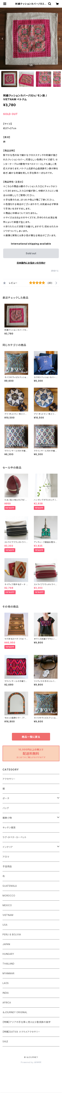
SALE (5, 1041)
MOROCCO (9, 895)
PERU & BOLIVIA (12, 934)
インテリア (8, 847)
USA (5, 924)
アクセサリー (9, 779)
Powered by (27, 1062)
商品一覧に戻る (31, 736)
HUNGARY (8, 954)
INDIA (6, 992)
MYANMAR (8, 973)
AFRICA (7, 1002)
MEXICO (7, 905)
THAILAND (8, 963)
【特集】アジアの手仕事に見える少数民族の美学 (27, 1022)
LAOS (6, 983)
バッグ (6, 808)
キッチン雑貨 (9, 827)
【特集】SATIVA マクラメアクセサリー (21, 1031)
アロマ (6, 856)
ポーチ (6, 798)
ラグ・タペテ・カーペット (15, 837)
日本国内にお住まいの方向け (31, 262)
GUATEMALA (10, 885)
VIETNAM (8, 915)
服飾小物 (7, 817)
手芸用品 (7, 866)
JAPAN (6, 944)
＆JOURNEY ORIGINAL (15, 1012)
